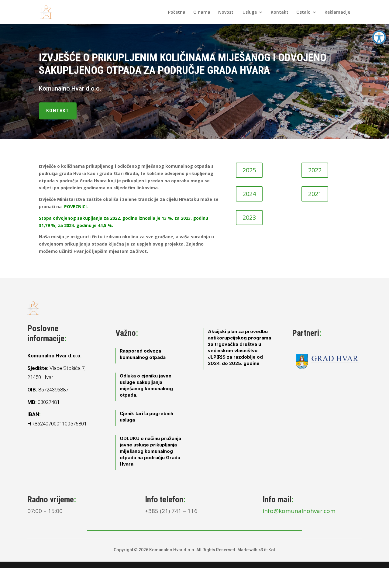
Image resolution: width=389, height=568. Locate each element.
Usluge (250, 12)
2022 (315, 170)
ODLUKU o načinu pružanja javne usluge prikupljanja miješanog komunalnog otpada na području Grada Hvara (150, 451)
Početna (176, 12)
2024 (249, 194)
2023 (249, 217)
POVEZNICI (75, 206)
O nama (201, 12)
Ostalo (303, 12)
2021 (315, 194)
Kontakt (279, 12)
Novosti (226, 12)
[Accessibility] (379, 37)
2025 (249, 170)
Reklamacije (337, 12)
